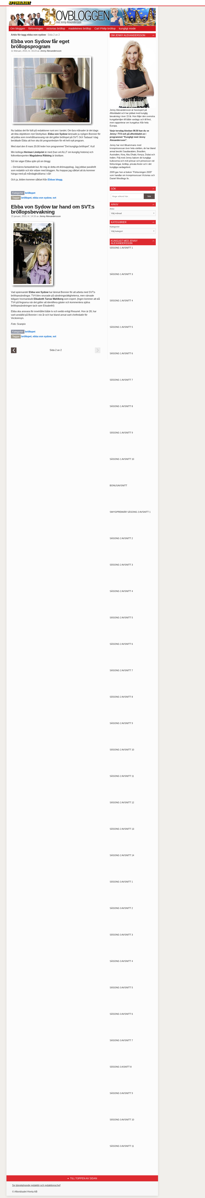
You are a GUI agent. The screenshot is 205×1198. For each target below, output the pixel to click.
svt (54, 197)
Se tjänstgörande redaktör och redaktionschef (36, 1185)
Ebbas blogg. (55, 179)
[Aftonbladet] (20, 3)
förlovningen (35, 28)
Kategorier (115, 226)
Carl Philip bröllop (105, 28)
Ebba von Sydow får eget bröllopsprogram (40, 43)
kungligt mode (127, 28)
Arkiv (112, 209)
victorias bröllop (55, 28)
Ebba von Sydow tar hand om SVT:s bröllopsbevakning (52, 209)
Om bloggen (17, 28)
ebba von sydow (42, 197)
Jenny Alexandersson (50, 51)
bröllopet (30, 193)
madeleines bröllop (79, 28)
